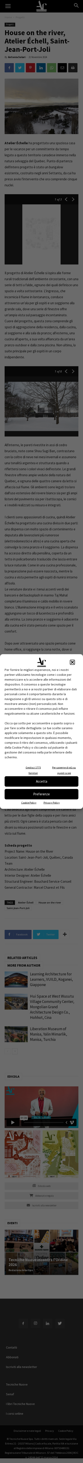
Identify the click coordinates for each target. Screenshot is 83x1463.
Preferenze (41, 794)
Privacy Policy (52, 802)
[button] (72, 662)
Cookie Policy (28, 802)
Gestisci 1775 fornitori (33, 770)
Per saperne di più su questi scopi (64, 770)
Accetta (41, 781)
